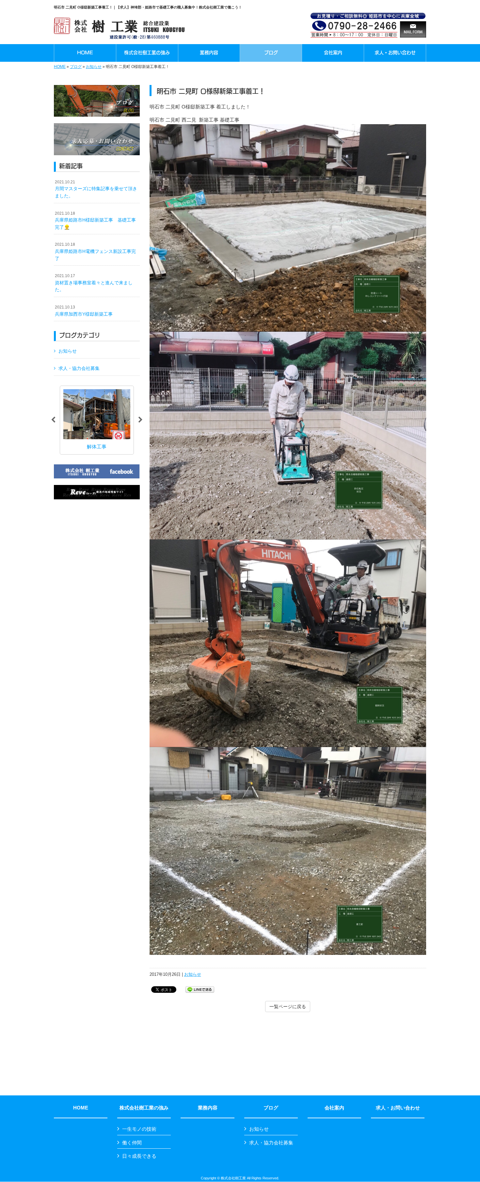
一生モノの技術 (139, 1129)
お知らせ (94, 66)
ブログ (76, 66)
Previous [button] (53, 420)
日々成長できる (139, 1156)
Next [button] (140, 420)
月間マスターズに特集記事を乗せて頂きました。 (96, 189)
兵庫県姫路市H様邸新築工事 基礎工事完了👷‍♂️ (95, 220)
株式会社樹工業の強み (144, 1107)
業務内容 (207, 1107)
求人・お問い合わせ (398, 1107)
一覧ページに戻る (287, 1006)
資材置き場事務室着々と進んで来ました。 (94, 283)
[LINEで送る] (199, 989)
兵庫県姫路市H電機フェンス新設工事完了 (95, 251)
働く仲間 (132, 1142)
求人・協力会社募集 (79, 368)
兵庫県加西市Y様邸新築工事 (84, 311)
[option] (97, 420)
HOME (60, 66)
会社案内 (334, 1107)
